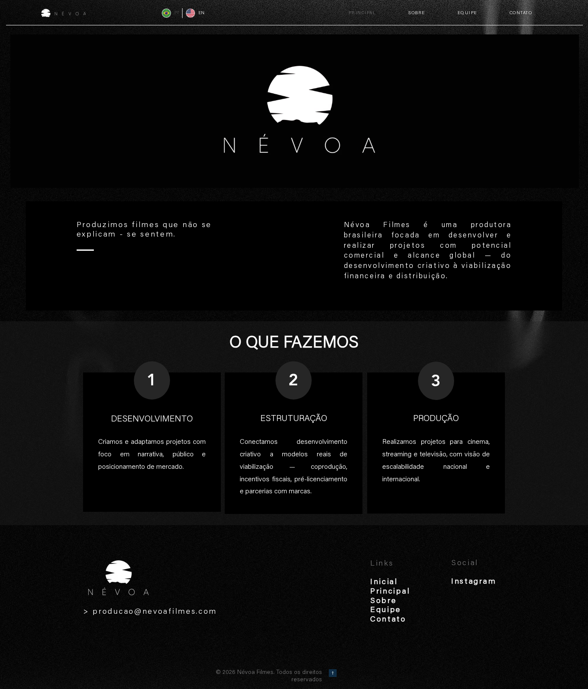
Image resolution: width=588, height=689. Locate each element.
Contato (388, 620)
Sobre (383, 601)
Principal (390, 592)
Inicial (384, 582)
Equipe (385, 610)
